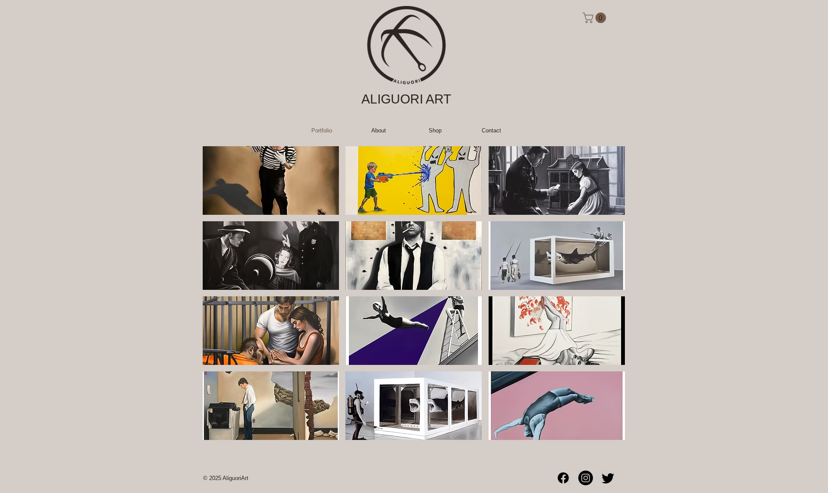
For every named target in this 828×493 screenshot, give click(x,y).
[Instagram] (585, 478)
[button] (271, 180)
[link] (595, 18)
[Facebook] (563, 478)
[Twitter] (608, 478)
